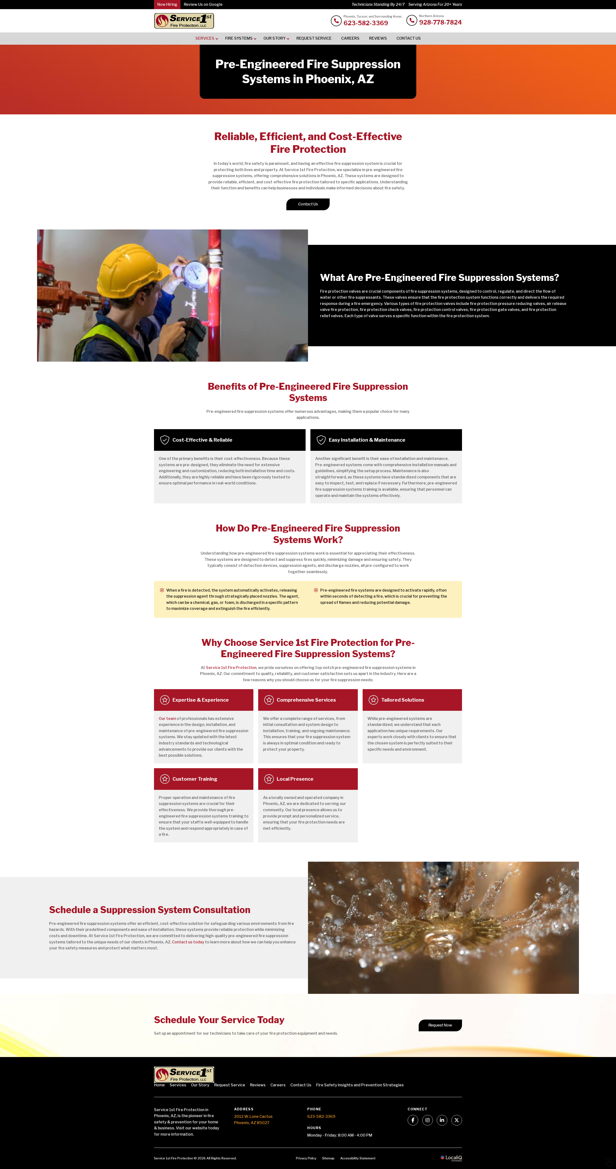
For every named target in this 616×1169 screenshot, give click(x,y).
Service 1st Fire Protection (231, 667)
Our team (167, 718)
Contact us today (188, 942)
